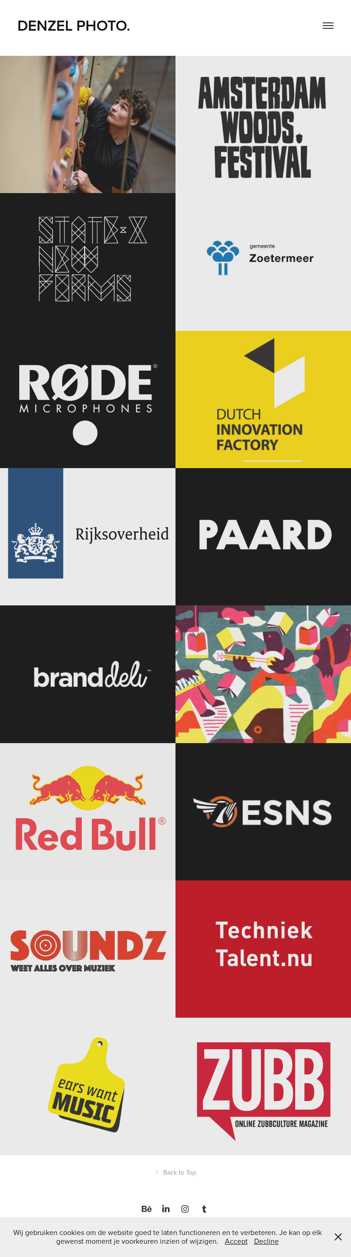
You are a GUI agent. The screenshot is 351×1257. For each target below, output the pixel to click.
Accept (236, 1241)
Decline (266, 1241)
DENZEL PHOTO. (75, 25)
